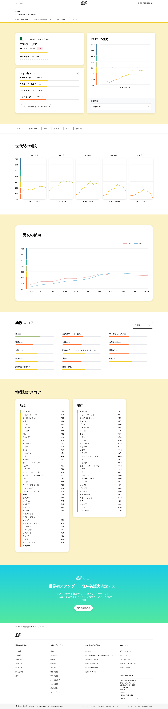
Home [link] (17, 627)
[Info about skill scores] (78, 73)
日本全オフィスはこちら (129, 698)
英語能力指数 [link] (27, 627)
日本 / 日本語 (22, 706)
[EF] (84, 3)
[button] (20, 3)
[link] (25, 12)
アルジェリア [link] (39, 627)
